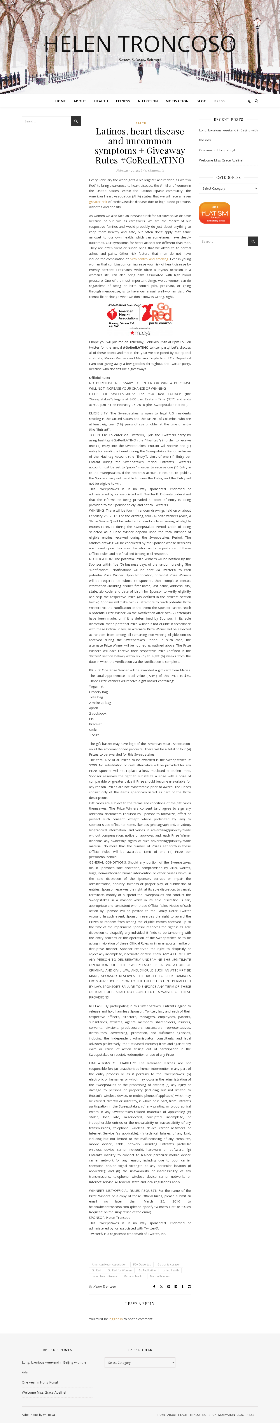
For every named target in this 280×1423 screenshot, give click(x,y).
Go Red (96, 1270)
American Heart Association (109, 1264)
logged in (116, 1319)
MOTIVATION (177, 101)
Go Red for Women (120, 1270)
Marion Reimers (160, 1276)
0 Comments (154, 170)
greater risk (98, 201)
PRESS (219, 101)
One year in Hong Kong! (217, 150)
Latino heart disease (104, 1276)
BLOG (201, 101)
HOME (60, 101)
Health (140, 123)
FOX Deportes (142, 1264)
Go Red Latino (147, 1270)
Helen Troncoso (140, 43)
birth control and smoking (149, 259)
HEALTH (101, 101)
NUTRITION (148, 101)
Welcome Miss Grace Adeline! (221, 160)
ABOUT (80, 101)
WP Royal (49, 1415)
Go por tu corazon (169, 1264)
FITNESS (123, 101)
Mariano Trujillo (133, 1276)
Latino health (171, 1270)
